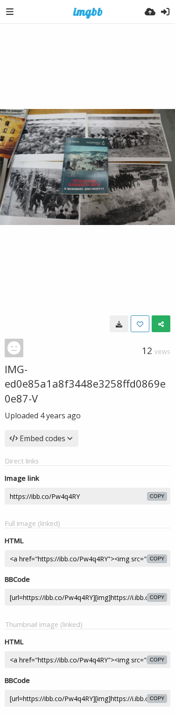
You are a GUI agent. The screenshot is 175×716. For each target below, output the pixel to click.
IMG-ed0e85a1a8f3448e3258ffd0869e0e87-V (85, 383)
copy (157, 496)
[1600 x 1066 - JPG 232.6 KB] (119, 323)
